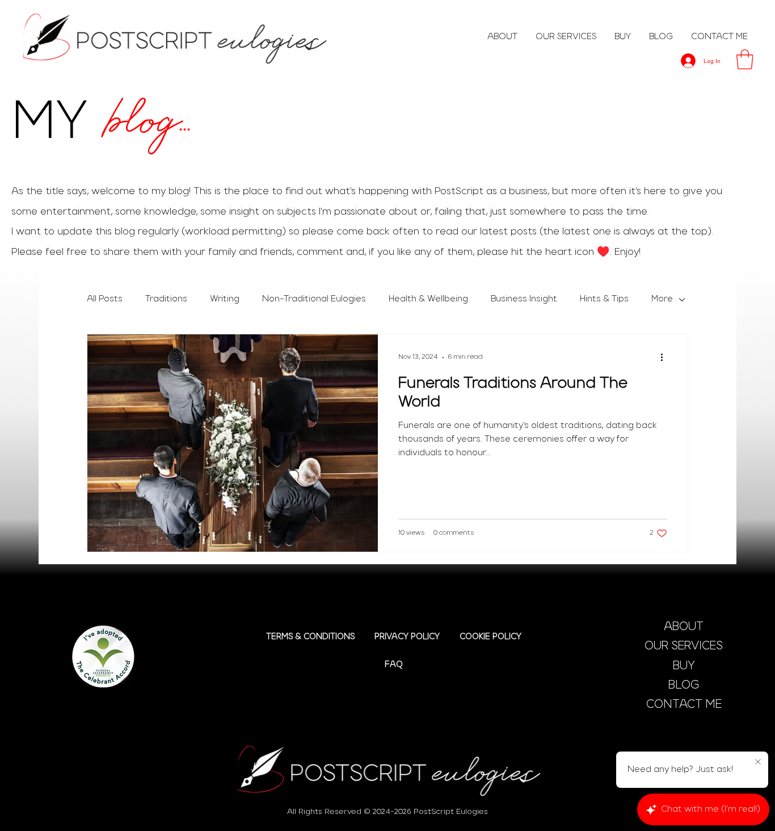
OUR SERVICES (684, 646)
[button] (744, 59)
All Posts (105, 299)
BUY (684, 666)
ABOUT (684, 627)
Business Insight (524, 299)
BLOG (683, 685)
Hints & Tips (604, 299)
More (662, 299)
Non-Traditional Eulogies (314, 299)
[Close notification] (758, 762)
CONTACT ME (684, 705)
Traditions (166, 299)
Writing (224, 299)
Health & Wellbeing (428, 299)
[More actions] (665, 357)
